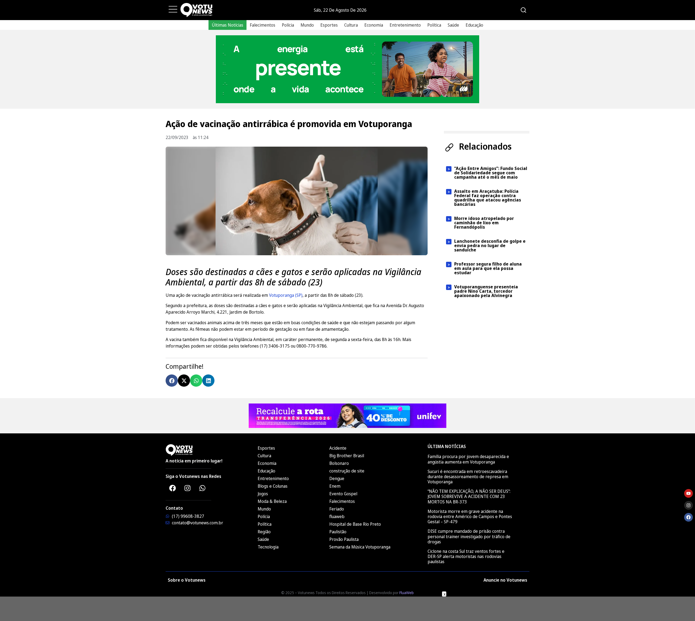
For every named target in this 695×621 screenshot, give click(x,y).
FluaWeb (406, 592)
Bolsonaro (339, 463)
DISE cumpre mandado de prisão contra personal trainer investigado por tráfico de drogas (469, 536)
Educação (474, 25)
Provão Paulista (344, 539)
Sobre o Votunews (187, 580)
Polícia (288, 25)
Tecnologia (268, 547)
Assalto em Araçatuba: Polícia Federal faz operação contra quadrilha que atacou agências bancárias (487, 197)
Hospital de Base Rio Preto (355, 524)
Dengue (336, 478)
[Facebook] (172, 488)
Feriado (336, 509)
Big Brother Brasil (346, 456)
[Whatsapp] (202, 488)
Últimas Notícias (227, 25)
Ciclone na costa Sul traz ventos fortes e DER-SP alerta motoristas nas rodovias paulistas (466, 556)
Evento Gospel (343, 494)
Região (264, 532)
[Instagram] (187, 488)
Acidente (337, 448)
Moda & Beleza (272, 501)
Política (434, 25)
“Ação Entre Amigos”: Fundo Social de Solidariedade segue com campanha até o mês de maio (490, 172)
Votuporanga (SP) (285, 295)
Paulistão (337, 532)
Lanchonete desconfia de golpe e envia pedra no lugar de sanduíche (490, 245)
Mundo (307, 25)
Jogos (263, 494)
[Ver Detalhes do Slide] (347, 69)
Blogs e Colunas (273, 486)
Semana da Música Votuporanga (359, 547)
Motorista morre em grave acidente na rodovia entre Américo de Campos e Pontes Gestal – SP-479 (470, 516)
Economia (373, 25)
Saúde (453, 25)
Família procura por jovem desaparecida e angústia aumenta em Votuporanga (468, 459)
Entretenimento (405, 25)
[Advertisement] (347, 609)
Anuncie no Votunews (505, 580)
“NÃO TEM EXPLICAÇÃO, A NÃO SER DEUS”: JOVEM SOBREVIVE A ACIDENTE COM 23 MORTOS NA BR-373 (469, 496)
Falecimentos (262, 25)
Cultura (351, 25)
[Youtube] (688, 493)
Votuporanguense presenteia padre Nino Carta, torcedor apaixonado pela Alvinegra (486, 291)
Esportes (329, 25)
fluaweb (337, 516)
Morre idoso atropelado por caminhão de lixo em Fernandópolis (484, 222)
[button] (172, 380)
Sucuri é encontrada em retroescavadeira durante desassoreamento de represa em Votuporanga (468, 476)
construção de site (346, 471)
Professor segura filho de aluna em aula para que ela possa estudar (488, 268)
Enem (334, 486)
